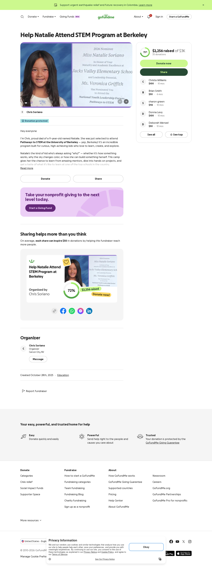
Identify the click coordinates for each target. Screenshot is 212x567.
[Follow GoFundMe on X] (183, 541)
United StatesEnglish (36, 541)
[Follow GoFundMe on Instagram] (190, 541)
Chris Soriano (37, 345)
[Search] (22, 17)
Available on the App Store (184, 553)
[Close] (203, 4)
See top (178, 134)
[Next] (126, 101)
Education (63, 375)
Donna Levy (155, 112)
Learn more (145, 5)
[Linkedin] (89, 311)
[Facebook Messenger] (80, 311)
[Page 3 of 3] (31, 102)
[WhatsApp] (72, 311)
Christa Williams (157, 80)
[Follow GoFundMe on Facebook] (171, 541)
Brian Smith (155, 90)
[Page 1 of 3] (26, 102)
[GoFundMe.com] (106, 17)
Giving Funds (69, 16)
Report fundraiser (36, 391)
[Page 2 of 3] (28, 102)
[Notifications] (149, 17)
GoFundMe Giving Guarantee (162, 442)
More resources (29, 520)
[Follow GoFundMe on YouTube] (177, 541)
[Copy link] (54, 311)
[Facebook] (63, 311)
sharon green (157, 101)
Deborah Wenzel (159, 122)
